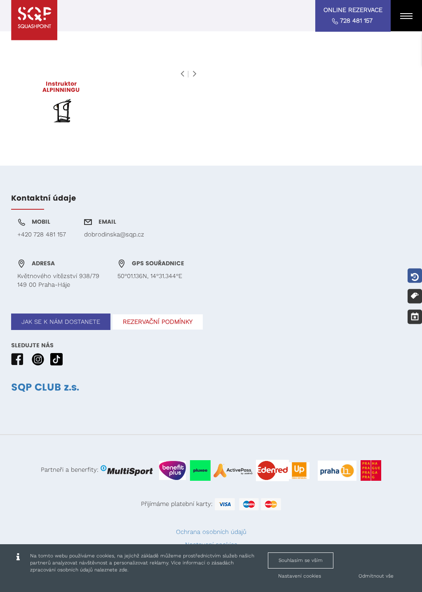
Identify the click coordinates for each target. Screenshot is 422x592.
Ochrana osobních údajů (211, 532)
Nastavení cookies (299, 576)
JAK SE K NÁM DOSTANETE (60, 321)
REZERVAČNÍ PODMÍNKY (157, 321)
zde (123, 570)
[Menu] (406, 15)
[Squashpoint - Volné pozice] (34, 20)
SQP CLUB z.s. (45, 387)
